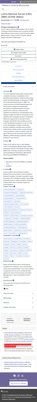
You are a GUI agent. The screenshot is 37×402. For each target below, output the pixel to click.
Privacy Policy (23, 379)
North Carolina (8, 238)
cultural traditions (20, 198)
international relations (27, 215)
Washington (14, 241)
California (28, 250)
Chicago (21, 250)
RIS (7, 162)
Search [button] (14, 2)
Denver (13, 244)
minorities (15, 218)
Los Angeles (19, 256)
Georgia (27, 256)
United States (18, 238)
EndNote (8, 166)
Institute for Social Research (23, 397)
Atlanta (30, 241)
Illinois (6, 256)
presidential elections (10, 227)
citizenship (20, 189)
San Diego (23, 241)
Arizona (25, 244)
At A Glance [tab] (18, 66)
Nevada (6, 247)
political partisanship (20, 224)
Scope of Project (8, 293)
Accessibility (13, 379)
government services (26, 210)
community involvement (10, 192)
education (17, 201)
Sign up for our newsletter (18, 383)
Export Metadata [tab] (18, 80)
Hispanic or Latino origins (11, 215)
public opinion (8, 230)
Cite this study (24, 20)
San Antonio (13, 250)
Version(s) (6, 302)
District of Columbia (23, 247)
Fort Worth (27, 238)
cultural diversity (8, 195)
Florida (6, 253)
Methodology (7, 298)
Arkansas (6, 241)
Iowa (25, 253)
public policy (17, 230)
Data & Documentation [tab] (18, 70)
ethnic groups (24, 204)
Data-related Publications (18, 77)
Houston (6, 259)
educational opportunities (11, 204)
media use (8, 218)
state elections (23, 233)
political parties (8, 224)
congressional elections (25, 192)
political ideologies (9, 221)
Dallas (19, 244)
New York (12, 247)
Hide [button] (7, 289)
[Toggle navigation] (3, 9)
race (5, 233)
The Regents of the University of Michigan (19, 395)
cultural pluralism (8, 198)
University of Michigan (8, 399)
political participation (22, 221)
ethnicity (16, 207)
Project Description (9, 86)
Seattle (6, 250)
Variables (18, 73)
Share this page (5, 23)
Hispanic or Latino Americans (12, 213)
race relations (12, 233)
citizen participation (9, 189)
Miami (20, 253)
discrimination (8, 201)
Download (18, 56)
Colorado (6, 244)
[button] (18, 20)
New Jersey (13, 253)
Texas (11, 256)
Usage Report (10, 320)
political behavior (25, 218)
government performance (11, 210)
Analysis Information (9, 307)
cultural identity (19, 195)
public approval (22, 227)
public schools (27, 230)
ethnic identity (8, 207)
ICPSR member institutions (12, 335)
